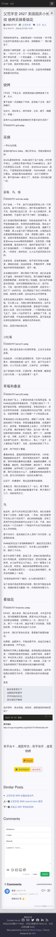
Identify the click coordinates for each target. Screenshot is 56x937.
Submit (45, 874)
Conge (4, 3)
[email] (28, 920)
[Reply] (48, 890)
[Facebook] (37, 920)
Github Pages (35, 929)
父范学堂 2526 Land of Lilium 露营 (26, 801)
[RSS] (47, 920)
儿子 (38, 24)
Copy (50, 716)
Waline (45, 906)
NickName (10, 829)
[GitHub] (23, 920)
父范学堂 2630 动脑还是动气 (20, 795)
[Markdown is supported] (8, 870)
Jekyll (24, 929)
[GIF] (16, 870)
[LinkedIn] (42, 920)
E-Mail (8, 835)
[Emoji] (12, 870)
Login (35, 874)
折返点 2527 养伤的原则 (21, 806)
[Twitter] (33, 920)
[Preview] (24, 870)
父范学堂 (26, 24)
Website (9, 841)
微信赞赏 (36, 769)
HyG (34, 933)
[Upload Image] (20, 870)
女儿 (44, 24)
